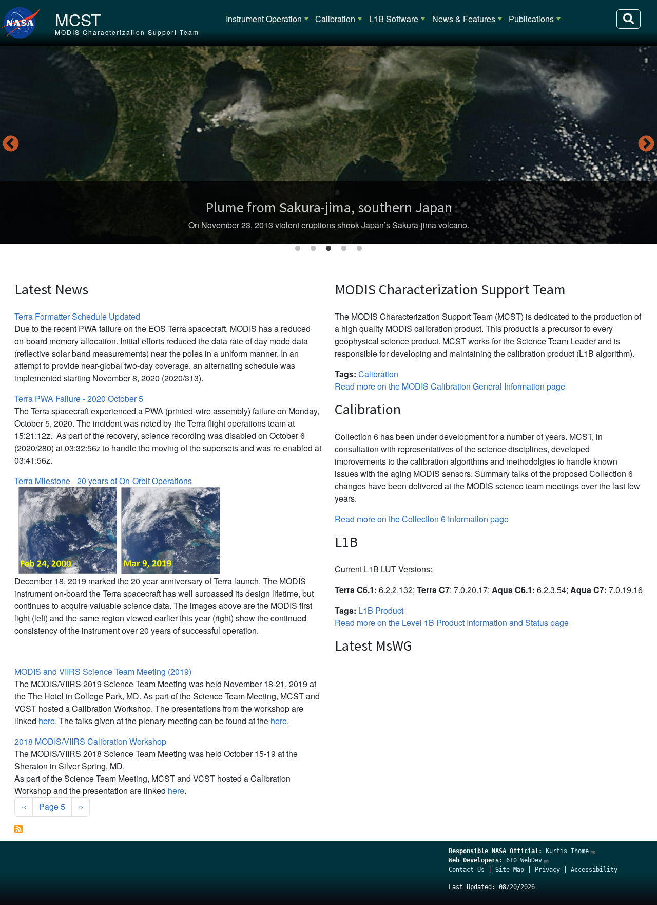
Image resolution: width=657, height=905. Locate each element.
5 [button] (359, 249)
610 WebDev (524, 860)
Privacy (547, 869)
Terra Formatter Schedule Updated (77, 316)
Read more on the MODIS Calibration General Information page (450, 386)
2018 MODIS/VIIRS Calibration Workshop (90, 741)
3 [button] (328, 249)
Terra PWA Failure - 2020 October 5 (78, 398)
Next (646, 144)
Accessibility (594, 869)
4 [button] (344, 249)
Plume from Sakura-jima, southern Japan (328, 207)
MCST (78, 19)
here (46, 721)
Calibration (335, 19)
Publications (531, 19)
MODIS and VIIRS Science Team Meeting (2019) (102, 671)
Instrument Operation (264, 19)
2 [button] (313, 249)
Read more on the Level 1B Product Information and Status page (452, 623)
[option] (328, 145)
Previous (11, 144)
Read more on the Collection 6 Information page (422, 519)
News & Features (463, 19)
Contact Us (467, 869)
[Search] (628, 19)
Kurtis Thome (567, 851)
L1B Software (393, 19)
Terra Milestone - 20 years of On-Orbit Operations (103, 481)
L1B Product (380, 610)
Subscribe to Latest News (18, 829)
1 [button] (298, 249)
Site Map (509, 869)
